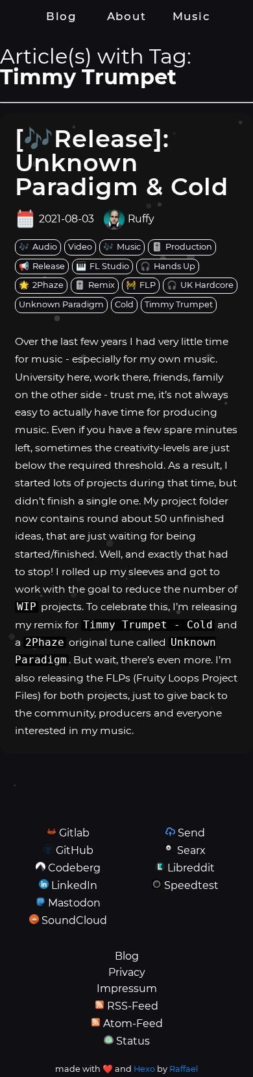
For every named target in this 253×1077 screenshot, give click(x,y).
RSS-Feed (132, 1006)
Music (191, 16)
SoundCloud (74, 920)
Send (191, 833)
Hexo (144, 1069)
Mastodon (74, 903)
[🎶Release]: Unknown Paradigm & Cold (122, 162)
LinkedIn (74, 885)
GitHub (74, 850)
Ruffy (141, 219)
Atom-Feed (133, 1023)
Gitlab (74, 833)
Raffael (183, 1069)
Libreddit (191, 868)
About (126, 16)
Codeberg (74, 868)
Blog (61, 16)
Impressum (127, 988)
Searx (191, 850)
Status (133, 1041)
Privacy (126, 972)
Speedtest (191, 885)
